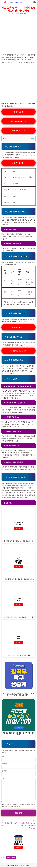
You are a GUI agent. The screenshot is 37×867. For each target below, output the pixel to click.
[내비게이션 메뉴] (34, 2)
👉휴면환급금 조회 (18, 131)
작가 (13, 13)
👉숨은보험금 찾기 (18, 112)
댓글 (3, 778)
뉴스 (17, 13)
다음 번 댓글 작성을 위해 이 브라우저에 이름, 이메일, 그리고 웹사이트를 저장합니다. (18, 805)
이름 (3, 756)
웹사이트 (4, 771)
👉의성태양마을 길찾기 (19, 351)
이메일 (4, 764)
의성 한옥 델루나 (11, 857)
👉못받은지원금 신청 (18, 121)
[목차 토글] (31, 138)
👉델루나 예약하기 (18, 327)
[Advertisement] (18, 33)
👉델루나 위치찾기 (18, 163)
